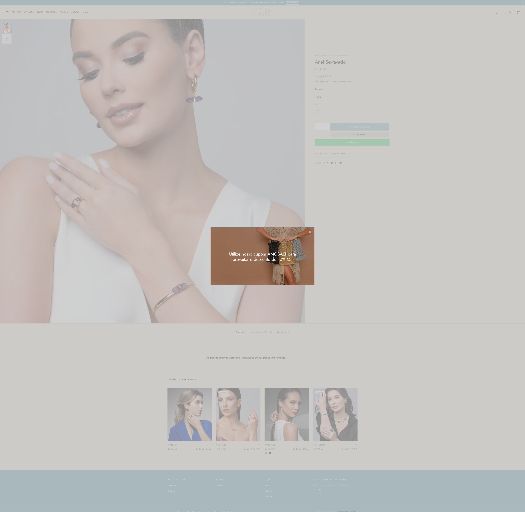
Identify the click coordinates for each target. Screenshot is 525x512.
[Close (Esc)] (309, 231)
